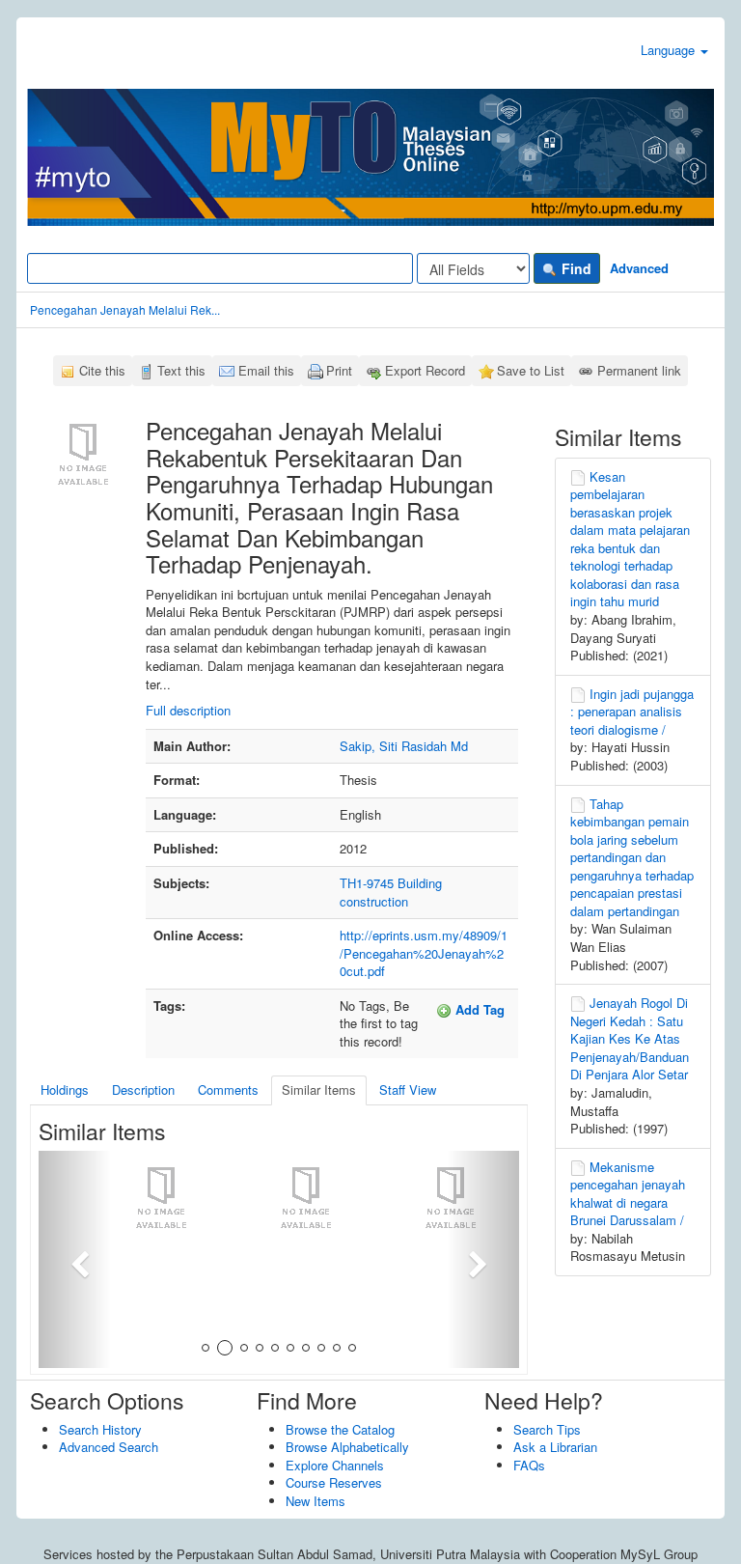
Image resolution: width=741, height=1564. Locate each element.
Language (670, 50)
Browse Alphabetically (347, 1447)
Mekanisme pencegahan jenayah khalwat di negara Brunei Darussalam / (627, 1194)
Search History (100, 1429)
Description (143, 1089)
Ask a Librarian (555, 1447)
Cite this (102, 370)
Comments (228, 1089)
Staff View (407, 1089)
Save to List (530, 370)
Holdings (65, 1089)
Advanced (639, 268)
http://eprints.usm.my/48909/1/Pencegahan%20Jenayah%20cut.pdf (424, 953)
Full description (188, 710)
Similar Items (319, 1089)
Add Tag (478, 1009)
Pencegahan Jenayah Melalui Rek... (125, 309)
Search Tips (547, 1429)
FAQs (529, 1465)
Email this (266, 370)
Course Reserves (334, 1482)
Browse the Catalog (340, 1429)
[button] (75, 1259)
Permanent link (639, 370)
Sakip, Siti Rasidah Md (404, 746)
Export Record (425, 370)
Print (339, 370)
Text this (181, 370)
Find (574, 268)
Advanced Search (108, 1447)
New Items (315, 1501)
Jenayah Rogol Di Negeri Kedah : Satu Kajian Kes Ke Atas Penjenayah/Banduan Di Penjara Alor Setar (629, 1038)
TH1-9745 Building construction (391, 892)
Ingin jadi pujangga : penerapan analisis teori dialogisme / (632, 711)
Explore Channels (335, 1465)
